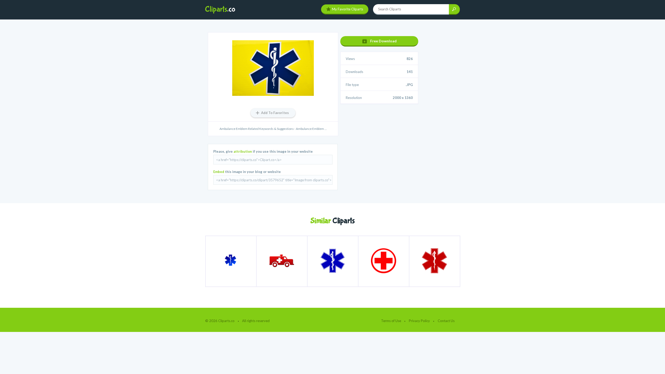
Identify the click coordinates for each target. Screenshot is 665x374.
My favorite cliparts (347, 9)
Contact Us (446, 321)
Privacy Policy (419, 321)
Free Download (383, 41)
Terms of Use (391, 321)
